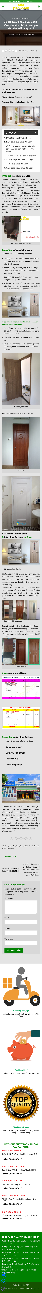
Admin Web (30, 34)
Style (21, 18)
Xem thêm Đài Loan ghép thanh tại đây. (17, 413)
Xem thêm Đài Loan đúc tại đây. (15, 533)
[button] (3, 6)
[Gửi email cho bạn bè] (23, 838)
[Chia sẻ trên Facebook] (15, 838)
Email (7, 928)
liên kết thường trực (8, 848)
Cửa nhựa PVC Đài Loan (11, 807)
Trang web (8, 939)
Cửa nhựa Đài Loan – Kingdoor (22, 102)
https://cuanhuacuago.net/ (20, 97)
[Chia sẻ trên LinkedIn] (30, 838)
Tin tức (27, 18)
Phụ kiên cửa (12, 759)
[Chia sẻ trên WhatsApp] (11, 838)
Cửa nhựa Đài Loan (13, 537)
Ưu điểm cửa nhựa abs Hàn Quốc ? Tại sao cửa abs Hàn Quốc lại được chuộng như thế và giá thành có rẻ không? (31, 869)
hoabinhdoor (14, 76)
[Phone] (3, 1269)
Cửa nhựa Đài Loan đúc (13, 621)
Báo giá (15, 18)
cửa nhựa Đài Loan (16, 57)
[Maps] (3, 1289)
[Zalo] (3, 1275)
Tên (6, 918)
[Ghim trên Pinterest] (26, 838)
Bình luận (8, 898)
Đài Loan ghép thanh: (12, 569)
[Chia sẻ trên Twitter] (19, 838)
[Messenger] (3, 1282)
